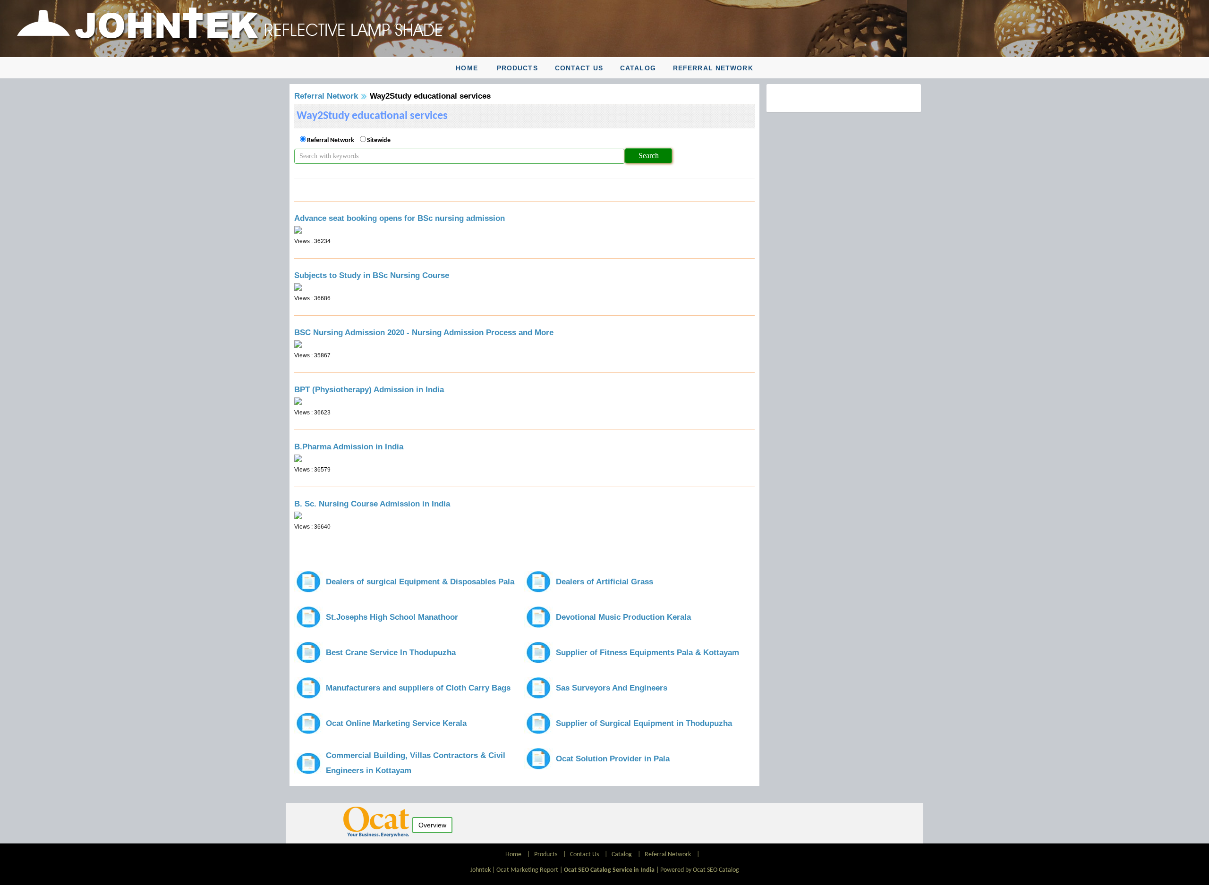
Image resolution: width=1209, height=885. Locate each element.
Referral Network (713, 68)
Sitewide (379, 140)
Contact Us (579, 68)
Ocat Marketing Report (527, 870)
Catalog (638, 68)
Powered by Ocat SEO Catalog (699, 870)
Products (517, 68)
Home (466, 68)
